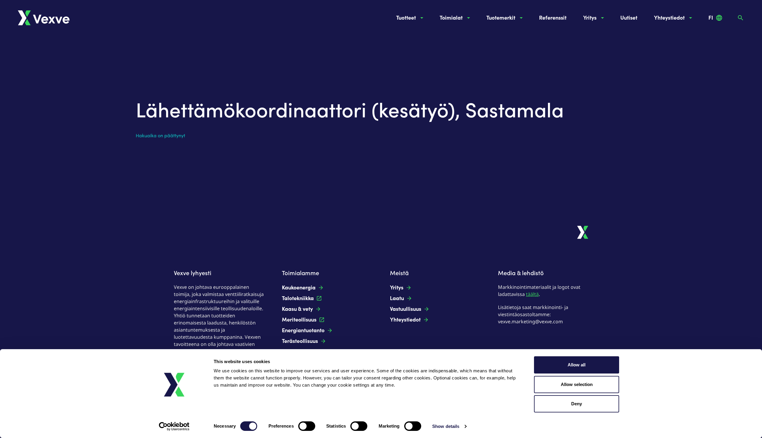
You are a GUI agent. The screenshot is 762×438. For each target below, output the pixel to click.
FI (710, 18)
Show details (445, 426)
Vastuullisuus (405, 309)
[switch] (306, 426)
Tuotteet (406, 18)
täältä (532, 294)
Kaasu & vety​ (297, 309)
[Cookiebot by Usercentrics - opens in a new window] (174, 426)
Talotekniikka (298, 298)
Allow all (576, 364)
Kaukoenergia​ (299, 287)
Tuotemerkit (500, 18)
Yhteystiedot (669, 18)
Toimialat (451, 18)
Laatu (397, 298)
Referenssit (552, 18)
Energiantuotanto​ (303, 330)
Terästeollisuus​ (300, 341)
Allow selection (577, 384)
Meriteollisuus (299, 319)
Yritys (590, 18)
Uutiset (628, 18)
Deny (576, 403)
